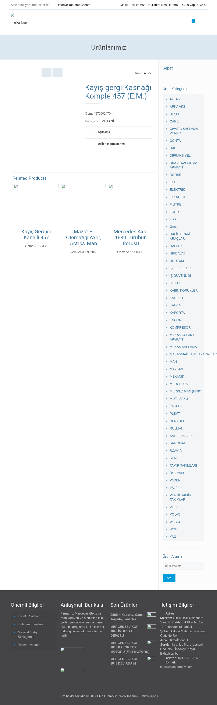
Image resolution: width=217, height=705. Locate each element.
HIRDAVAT (177, 253)
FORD (174, 212)
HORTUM (177, 261)
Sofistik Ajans (148, 696)
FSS (173, 219)
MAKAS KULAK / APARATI (182, 337)
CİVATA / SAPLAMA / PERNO (184, 131)
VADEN (175, 480)
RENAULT (177, 421)
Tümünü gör (142, 73)
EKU (173, 182)
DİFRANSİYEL (180, 155)
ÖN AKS (176, 406)
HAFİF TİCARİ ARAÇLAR (180, 236)
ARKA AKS (177, 106)
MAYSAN (176, 369)
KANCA (175, 305)
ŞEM (173, 458)
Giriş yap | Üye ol (194, 5)
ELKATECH (178, 197)
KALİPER (176, 298)
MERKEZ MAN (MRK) (185, 391)
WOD (174, 529)
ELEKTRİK (177, 189)
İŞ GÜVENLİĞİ (180, 275)
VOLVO (175, 514)
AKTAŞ (175, 99)
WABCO (176, 522)
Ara (169, 578)
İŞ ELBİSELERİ (181, 268)
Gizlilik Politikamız (132, 5)
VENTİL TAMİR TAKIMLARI (180, 497)
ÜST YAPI (177, 473)
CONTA (175, 140)
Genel (174, 226)
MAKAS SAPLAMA (183, 347)
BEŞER (175, 114)
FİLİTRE (175, 204)
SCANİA (176, 450)
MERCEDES (179, 384)
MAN (173, 361)
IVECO (175, 283)
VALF (173, 487)
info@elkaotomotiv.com (74, 5)
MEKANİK (109, 121)
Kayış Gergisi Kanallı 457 (36, 235)
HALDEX (176, 246)
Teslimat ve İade (29, 645)
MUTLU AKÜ (179, 398)
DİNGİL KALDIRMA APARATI (183, 165)
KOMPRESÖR (180, 327)
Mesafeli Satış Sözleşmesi (28, 634)
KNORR (175, 320)
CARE (174, 121)
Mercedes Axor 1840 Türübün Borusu (131, 237)
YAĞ (173, 536)
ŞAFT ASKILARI (181, 436)
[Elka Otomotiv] (19, 22)
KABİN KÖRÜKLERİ (184, 290)
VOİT (173, 507)
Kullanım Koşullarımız (163, 5)
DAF (173, 148)
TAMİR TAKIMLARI (183, 465)
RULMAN (176, 428)
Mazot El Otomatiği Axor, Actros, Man (83, 237)
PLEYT (175, 413)
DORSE (175, 175)
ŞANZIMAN (178, 443)
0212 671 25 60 (188, 658)
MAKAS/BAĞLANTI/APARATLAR (186, 354)
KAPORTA (177, 312)
